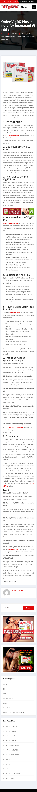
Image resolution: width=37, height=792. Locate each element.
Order (5, 703)
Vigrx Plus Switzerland (11, 755)
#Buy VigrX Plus (26, 34)
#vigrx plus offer (20, 36)
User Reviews (7, 708)
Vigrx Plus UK (7, 764)
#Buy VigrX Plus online (8, 36)
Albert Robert (18, 590)
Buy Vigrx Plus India (16, 427)
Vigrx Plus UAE (8, 759)
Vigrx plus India (14, 312)
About (5, 694)
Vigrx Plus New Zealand (11, 736)
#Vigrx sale (4, 39)
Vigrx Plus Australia (10, 726)
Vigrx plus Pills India (12, 135)
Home (5, 684)
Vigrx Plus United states (11, 773)
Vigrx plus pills (13, 549)
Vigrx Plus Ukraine (9, 769)
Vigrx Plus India (8, 778)
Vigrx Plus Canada (9, 731)
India (5, 34)
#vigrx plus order (30, 36)
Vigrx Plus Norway (9, 740)
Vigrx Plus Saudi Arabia (11, 745)
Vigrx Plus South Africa (11, 750)
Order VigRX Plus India (11, 223)
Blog (4, 689)
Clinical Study (8, 698)
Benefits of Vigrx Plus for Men (13, 712)
